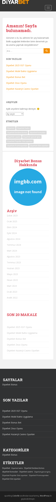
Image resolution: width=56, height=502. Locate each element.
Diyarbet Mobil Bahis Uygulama (21, 71)
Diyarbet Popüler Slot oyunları (20, 141)
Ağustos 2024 (13, 239)
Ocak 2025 (12, 221)
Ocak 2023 (12, 291)
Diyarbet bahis (23, 128)
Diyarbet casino (13, 137)
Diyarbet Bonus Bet (15, 77)
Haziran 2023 (13, 268)
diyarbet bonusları (38, 132)
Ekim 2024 (12, 227)
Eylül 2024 (12, 233)
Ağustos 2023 (13, 256)
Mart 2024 (12, 250)
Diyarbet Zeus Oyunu (16, 82)
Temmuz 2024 (14, 244)
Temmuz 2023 (14, 262)
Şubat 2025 (12, 215)
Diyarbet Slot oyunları (39, 145)
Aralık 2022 (12, 297)
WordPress (44, 495)
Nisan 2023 (12, 280)
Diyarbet (10, 128)
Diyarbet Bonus (9, 384)
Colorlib (16, 495)
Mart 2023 (12, 285)
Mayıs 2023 (12, 274)
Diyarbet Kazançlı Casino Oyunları (22, 88)
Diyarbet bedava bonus (17, 132)
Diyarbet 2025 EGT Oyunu (18, 65)
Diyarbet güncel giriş (31, 137)
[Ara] (47, 50)
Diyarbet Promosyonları (17, 145)
